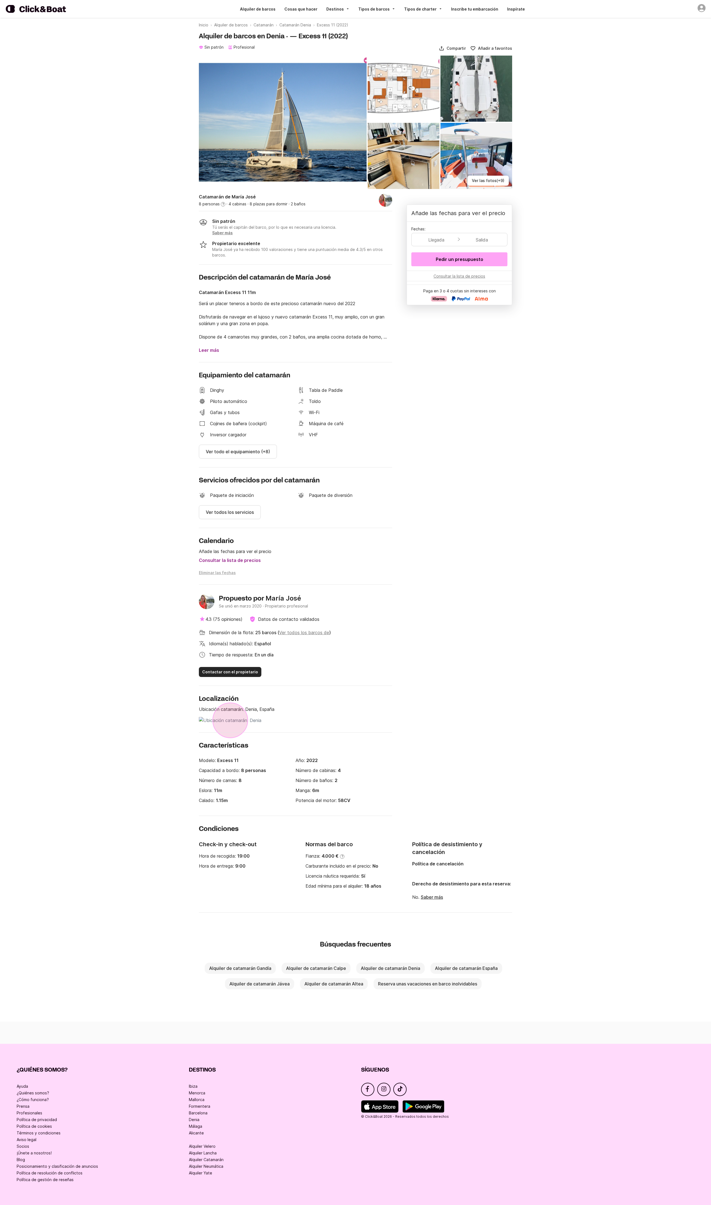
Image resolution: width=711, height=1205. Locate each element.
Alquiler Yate (200, 1173)
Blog (21, 1159)
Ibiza (193, 1086)
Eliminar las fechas (217, 572)
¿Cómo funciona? (33, 1099)
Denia (194, 1119)
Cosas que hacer (300, 9)
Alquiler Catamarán (206, 1159)
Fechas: (418, 228)
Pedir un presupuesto (459, 259)
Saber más (432, 897)
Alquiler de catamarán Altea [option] (333, 984)
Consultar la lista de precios (230, 560)
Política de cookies (34, 1126)
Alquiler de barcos (258, 9)
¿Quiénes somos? (33, 1093)
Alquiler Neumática (206, 1166)
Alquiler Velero (202, 1146)
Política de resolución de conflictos (49, 1173)
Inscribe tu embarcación (474, 9)
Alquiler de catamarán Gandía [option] (240, 968)
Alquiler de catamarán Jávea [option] (259, 984)
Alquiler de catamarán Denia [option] (390, 968)
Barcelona (198, 1113)
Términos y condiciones (39, 1133)
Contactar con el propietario (230, 671)
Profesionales (29, 1113)
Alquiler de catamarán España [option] (466, 968)
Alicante (196, 1133)
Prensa (23, 1106)
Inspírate (516, 9)
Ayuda (22, 1086)
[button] (452, 48)
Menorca (197, 1093)
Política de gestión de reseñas (45, 1179)
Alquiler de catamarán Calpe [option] (316, 968)
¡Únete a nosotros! (34, 1153)
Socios (23, 1146)
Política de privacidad (37, 1119)
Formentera (199, 1106)
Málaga (195, 1126)
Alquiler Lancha (203, 1153)
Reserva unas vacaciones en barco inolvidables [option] (427, 984)
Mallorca (196, 1099)
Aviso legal (26, 1139)
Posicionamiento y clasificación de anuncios (57, 1166)
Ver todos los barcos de (304, 632)
